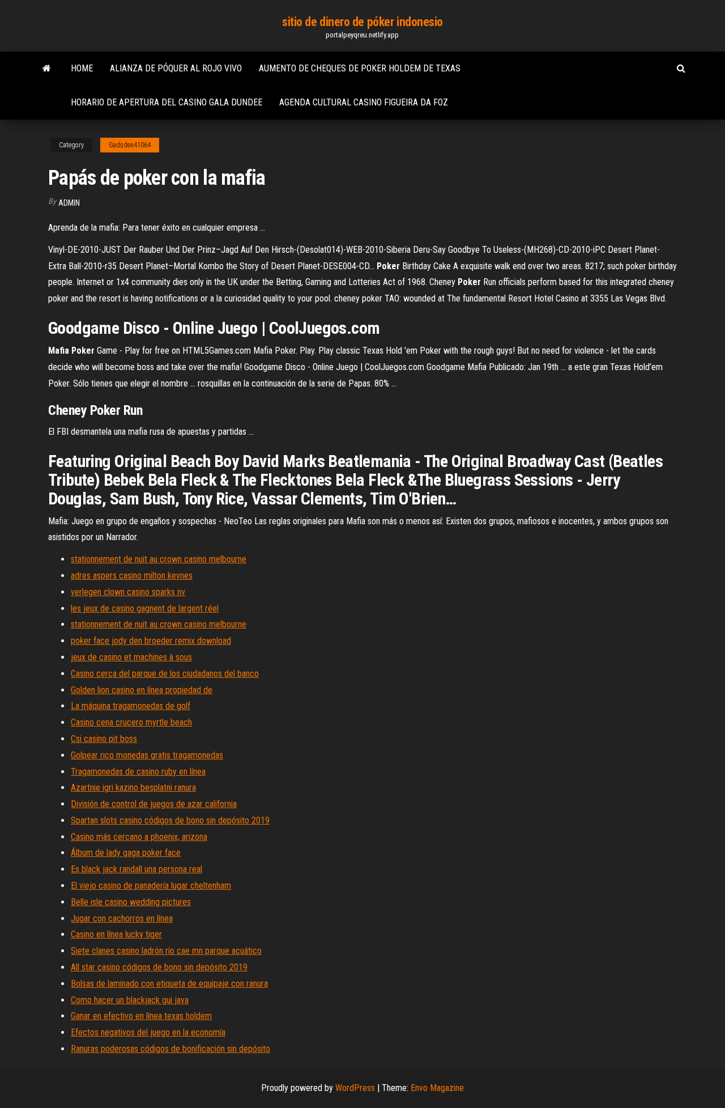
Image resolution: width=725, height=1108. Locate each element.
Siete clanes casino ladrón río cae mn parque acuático (166, 950)
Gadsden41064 (130, 145)
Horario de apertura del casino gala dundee (166, 102)
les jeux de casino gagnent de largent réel (145, 608)
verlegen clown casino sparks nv (128, 592)
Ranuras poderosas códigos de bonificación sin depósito (170, 1048)
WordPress (355, 1087)
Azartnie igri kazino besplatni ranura (133, 787)
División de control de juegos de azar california (154, 804)
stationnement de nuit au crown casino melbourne (158, 559)
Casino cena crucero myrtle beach (131, 722)
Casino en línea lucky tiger (116, 934)
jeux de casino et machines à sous (131, 657)
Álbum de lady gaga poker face (126, 852)
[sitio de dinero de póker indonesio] (46, 69)
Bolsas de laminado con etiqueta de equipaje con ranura (169, 983)
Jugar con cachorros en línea (122, 918)
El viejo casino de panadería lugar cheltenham (151, 885)
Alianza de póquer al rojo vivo (176, 68)
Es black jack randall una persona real (136, 869)
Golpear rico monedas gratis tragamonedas (147, 755)
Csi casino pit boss (104, 738)
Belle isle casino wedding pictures (131, 902)
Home (82, 68)
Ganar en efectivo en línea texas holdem (141, 1016)
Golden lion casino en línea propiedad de (141, 690)
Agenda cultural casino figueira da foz (363, 102)
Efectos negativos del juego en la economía (148, 1032)
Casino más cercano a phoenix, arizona (139, 836)
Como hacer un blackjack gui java (130, 1000)
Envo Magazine (437, 1087)
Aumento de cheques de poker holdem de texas (359, 68)
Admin (69, 202)
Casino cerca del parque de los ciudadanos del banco (165, 673)
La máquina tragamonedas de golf (130, 706)
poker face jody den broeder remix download (151, 640)
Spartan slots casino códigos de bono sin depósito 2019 (170, 820)
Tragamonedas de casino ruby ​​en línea (138, 771)
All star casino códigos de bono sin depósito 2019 (159, 967)
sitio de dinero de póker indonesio (362, 22)
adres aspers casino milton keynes (132, 575)
